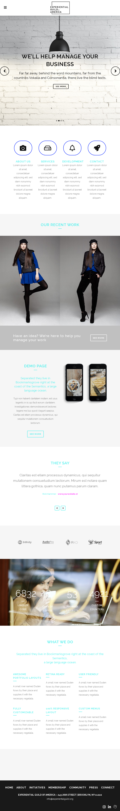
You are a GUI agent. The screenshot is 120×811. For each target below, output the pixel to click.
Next (63, 508)
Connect (108, 787)
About (21, 787)
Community (77, 787)
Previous (57, 508)
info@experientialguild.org (60, 799)
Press (93, 787)
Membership (57, 787)
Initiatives (37, 787)
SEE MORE (61, 86)
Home (9, 787)
